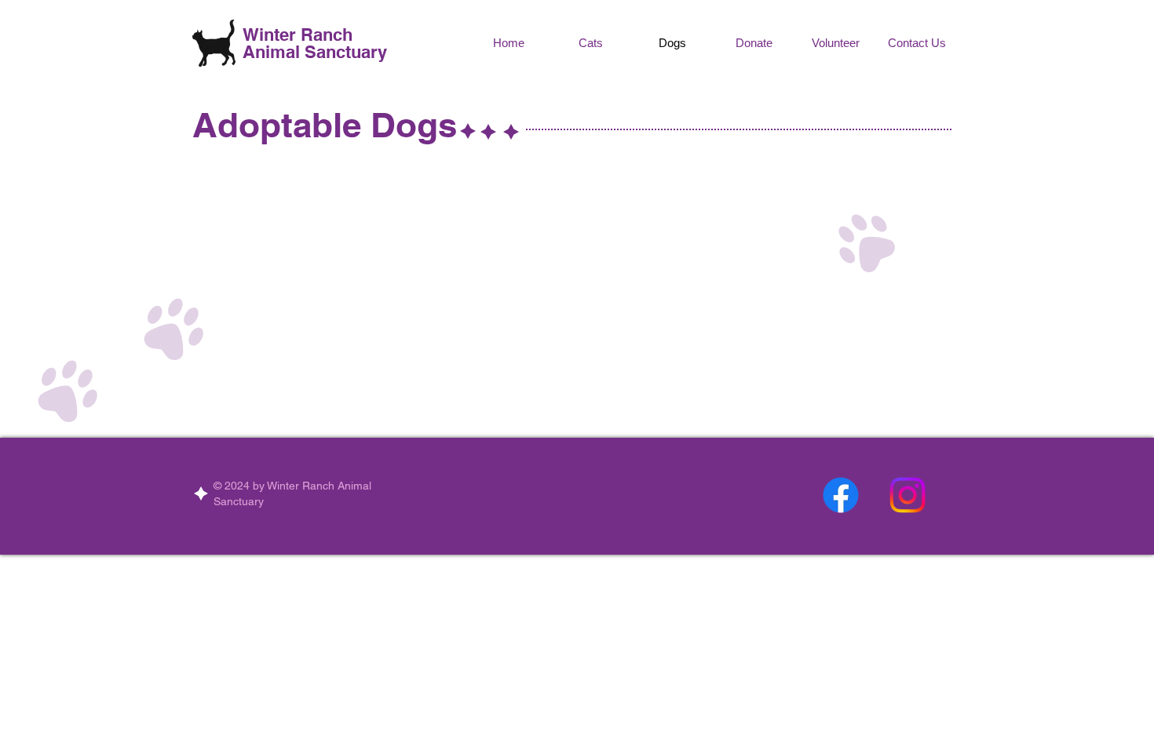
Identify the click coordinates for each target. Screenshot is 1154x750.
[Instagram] (907, 495)
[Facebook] (840, 495)
